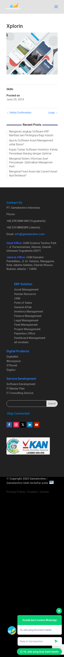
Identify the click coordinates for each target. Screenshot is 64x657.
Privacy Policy (15, 491)
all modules (21, 342)
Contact (32, 491)
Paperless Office (24, 333)
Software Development (20, 384)
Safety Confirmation (18, 112)
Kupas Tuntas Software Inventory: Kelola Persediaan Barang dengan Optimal (33, 151)
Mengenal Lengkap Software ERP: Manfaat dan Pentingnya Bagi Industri (31, 133)
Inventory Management (28, 311)
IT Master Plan (15, 388)
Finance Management (27, 316)
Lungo (53, 112)
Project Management (27, 329)
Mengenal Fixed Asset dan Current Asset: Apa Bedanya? (33, 173)
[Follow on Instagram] (16, 424)
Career (44, 491)
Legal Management (26, 320)
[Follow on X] (23, 424)
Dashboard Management (29, 338)
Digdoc (11, 369)
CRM (17, 298)
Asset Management (26, 289)
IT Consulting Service (19, 393)
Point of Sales (23, 302)
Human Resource (25, 294)
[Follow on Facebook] (9, 424)
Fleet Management (26, 324)
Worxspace (13, 361)
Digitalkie (12, 356)
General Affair (23, 307)
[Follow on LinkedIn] (29, 424)
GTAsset (11, 365)
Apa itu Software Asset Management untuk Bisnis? (31, 142)
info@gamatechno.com (30, 234)
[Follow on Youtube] (36, 424)
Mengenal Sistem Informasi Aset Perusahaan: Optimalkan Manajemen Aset (31, 162)
